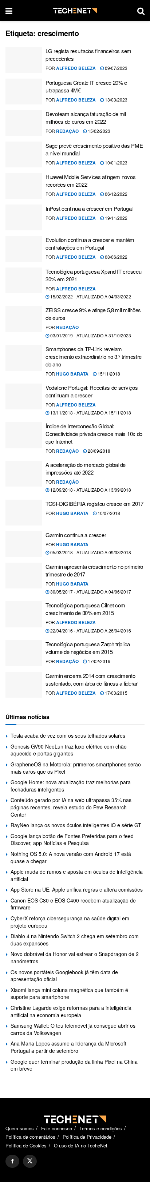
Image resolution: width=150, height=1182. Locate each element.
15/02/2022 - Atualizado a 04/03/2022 (90, 296)
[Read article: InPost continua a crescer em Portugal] (23, 218)
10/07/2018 (108, 513)
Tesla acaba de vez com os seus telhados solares (68, 735)
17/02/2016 (98, 661)
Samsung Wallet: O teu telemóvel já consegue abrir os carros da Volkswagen (73, 1029)
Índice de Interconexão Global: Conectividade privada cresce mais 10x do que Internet (94, 433)
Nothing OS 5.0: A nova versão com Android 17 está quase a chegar (71, 857)
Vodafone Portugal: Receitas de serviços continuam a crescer (92, 391)
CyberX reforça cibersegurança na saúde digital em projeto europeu (70, 922)
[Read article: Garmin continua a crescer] (23, 544)
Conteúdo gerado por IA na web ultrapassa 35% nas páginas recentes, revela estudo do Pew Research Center (71, 807)
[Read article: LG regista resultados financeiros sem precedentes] (23, 60)
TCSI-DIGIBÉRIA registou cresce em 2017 (94, 503)
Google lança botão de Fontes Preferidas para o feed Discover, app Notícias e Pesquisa (72, 839)
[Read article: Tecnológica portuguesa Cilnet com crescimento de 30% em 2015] (23, 614)
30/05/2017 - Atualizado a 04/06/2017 (90, 591)
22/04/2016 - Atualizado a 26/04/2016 (90, 630)
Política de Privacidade (87, 1136)
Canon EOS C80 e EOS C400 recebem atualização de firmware (73, 904)
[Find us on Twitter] (30, 1161)
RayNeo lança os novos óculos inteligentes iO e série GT (76, 825)
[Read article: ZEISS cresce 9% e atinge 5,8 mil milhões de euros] (23, 319)
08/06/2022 (115, 257)
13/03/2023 (115, 99)
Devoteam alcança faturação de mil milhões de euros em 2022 (86, 117)
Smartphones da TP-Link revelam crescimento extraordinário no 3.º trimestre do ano (94, 356)
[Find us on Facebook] (12, 1161)
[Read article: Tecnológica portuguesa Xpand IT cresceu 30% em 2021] (23, 280)
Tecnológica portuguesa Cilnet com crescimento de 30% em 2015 (85, 608)
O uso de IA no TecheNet (80, 1145)
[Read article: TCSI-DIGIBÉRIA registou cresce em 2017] (23, 513)
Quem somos (19, 1128)
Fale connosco (56, 1128)
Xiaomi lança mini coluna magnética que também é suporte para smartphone (69, 993)
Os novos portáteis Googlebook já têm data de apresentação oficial (64, 975)
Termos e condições (100, 1128)
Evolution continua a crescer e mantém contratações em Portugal (90, 243)
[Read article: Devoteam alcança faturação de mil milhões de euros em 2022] (23, 123)
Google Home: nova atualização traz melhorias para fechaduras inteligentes (71, 785)
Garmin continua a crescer (76, 535)
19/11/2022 (115, 218)
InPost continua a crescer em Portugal (89, 208)
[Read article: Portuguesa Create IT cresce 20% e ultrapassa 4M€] (23, 92)
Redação (67, 131)
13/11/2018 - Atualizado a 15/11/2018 (90, 412)
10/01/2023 (115, 162)
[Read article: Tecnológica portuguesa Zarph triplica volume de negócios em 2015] (23, 653)
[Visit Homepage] (75, 10)
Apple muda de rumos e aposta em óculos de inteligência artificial (77, 875)
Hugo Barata (72, 373)
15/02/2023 (98, 131)
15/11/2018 (108, 373)
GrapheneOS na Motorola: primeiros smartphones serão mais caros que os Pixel (76, 768)
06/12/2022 (115, 194)
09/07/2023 (115, 68)
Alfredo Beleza (76, 68)
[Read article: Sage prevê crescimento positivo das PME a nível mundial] (23, 155)
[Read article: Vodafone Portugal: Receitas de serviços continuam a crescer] (23, 397)
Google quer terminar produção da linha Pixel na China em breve (74, 1065)
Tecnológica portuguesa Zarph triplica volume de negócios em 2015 (88, 647)
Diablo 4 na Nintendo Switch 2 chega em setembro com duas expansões (75, 939)
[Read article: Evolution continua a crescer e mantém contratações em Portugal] (23, 249)
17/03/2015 (115, 693)
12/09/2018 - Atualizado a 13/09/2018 (90, 490)
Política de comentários (30, 1136)
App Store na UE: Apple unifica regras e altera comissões (77, 889)
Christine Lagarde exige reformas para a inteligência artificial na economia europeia (71, 1011)
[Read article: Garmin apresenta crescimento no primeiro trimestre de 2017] (23, 576)
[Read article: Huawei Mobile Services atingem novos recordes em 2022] (23, 186)
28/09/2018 (98, 451)
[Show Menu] (8, 10)
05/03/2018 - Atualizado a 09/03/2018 (90, 552)
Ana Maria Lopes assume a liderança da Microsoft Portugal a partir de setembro (68, 1047)
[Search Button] (141, 10)
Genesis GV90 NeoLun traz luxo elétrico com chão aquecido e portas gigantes (69, 750)
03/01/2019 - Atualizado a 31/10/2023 (90, 335)
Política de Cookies (26, 1145)
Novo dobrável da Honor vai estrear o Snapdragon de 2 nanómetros (75, 957)
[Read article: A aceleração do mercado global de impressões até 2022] (23, 474)
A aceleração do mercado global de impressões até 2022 (86, 468)
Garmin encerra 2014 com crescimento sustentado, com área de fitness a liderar (92, 679)
